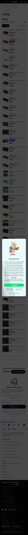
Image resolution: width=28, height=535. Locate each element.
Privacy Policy (16, 293)
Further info (19, 289)
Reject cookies (9, 289)
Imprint (10, 293)
